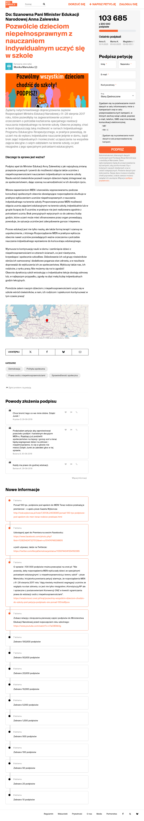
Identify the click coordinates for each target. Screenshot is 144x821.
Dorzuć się (76, 4)
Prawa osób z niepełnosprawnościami (26, 375)
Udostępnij (14, 352)
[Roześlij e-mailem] (80, 352)
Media (99, 814)
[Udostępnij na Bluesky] (63, 352)
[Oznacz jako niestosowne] (71, 412)
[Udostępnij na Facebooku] (47, 352)
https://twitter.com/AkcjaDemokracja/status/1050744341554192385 (47, 551)
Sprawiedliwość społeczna (65, 375)
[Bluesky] (137, 814)
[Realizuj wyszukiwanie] (44, 4)
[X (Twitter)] (130, 814)
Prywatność (77, 814)
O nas (89, 814)
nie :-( (105, 130)
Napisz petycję (104, 4)
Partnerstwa (111, 814)
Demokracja (14, 369)
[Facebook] (123, 814)
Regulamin (48, 814)
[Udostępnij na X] (30, 352)
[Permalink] (76, 412)
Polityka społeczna (36, 369)
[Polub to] (65, 412)
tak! (104, 126)
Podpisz (117, 149)
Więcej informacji (79, 478)
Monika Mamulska (24, 67)
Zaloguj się (128, 4)
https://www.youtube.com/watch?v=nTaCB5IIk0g (37, 626)
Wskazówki (63, 814)
